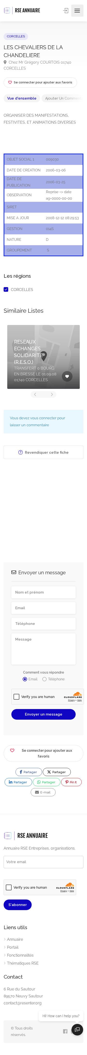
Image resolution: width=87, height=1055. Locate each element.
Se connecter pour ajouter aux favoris (47, 753)
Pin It (73, 782)
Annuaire (15, 939)
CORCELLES (16, 36)
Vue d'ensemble (21, 98)
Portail (12, 947)
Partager (30, 772)
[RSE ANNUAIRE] (22, 10)
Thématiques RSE (23, 963)
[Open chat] (77, 1029)
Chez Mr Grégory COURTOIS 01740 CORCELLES (37, 65)
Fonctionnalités (20, 955)
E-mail (45, 792)
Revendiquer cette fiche (46, 452)
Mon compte (66, 10)
